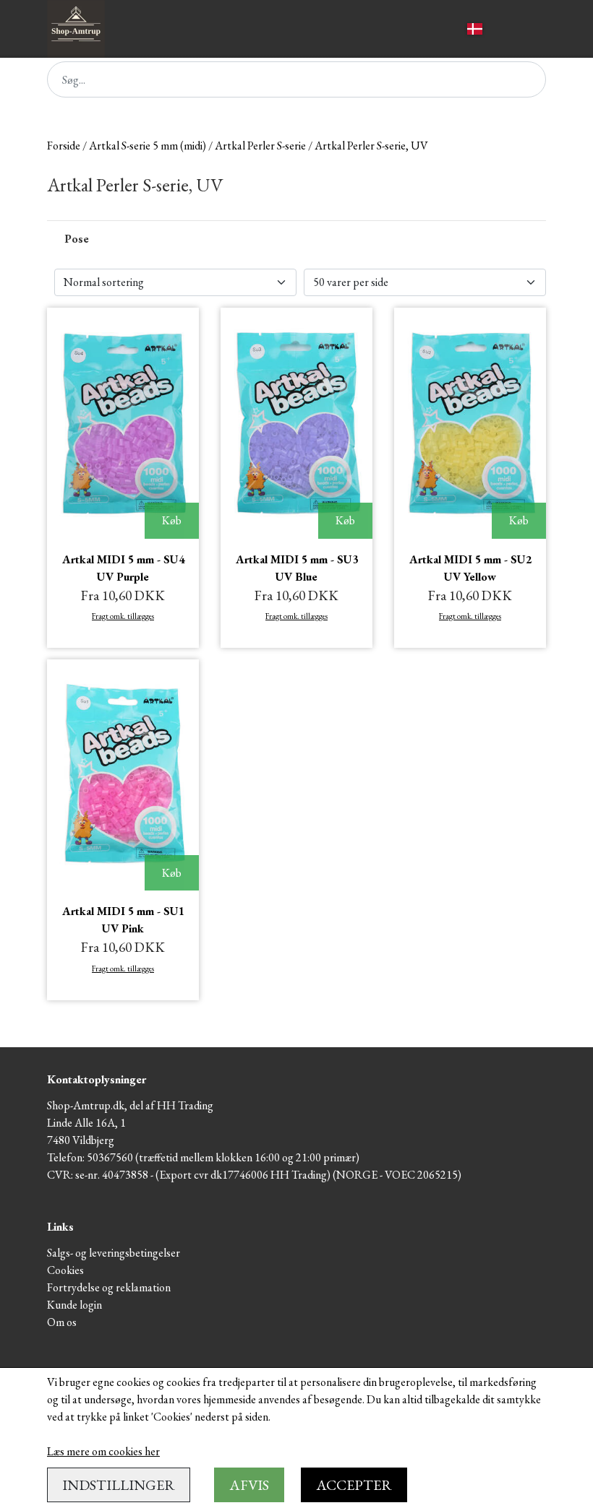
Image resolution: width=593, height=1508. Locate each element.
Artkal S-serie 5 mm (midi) (147, 145)
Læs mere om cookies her (103, 1451)
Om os (62, 1322)
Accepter (354, 1485)
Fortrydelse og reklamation (109, 1287)
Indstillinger (118, 1485)
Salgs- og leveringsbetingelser (113, 1252)
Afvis (249, 1485)
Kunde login (74, 1304)
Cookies (65, 1270)
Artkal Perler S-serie (260, 145)
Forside (63, 145)
